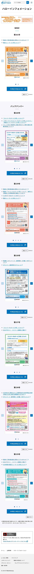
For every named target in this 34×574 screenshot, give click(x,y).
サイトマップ (15, 558)
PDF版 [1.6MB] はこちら (16, 377)
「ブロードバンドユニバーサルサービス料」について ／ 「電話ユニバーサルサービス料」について (17, 121)
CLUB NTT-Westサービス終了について (13, 195)
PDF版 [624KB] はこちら (16, 312)
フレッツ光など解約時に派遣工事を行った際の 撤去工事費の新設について (17, 125)
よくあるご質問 (4, 558)
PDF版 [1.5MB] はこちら (16, 245)
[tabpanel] (17, 62)
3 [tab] (19, 169)
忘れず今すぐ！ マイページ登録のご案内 (14, 330)
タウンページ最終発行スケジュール (12, 265)
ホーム (2, 550)
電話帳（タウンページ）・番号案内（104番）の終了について (17, 261)
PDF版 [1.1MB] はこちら (16, 511)
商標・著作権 (4, 565)
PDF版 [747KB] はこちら (16, 89)
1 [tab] (16, 85)
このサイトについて (5, 560)
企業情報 (9, 550)
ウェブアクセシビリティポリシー (22, 563)
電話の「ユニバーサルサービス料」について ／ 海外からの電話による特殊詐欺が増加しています (17, 192)
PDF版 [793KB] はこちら (16, 173)
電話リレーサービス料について (11, 42)
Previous (2, 61)
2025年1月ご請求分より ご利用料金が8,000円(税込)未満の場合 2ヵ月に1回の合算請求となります (17, 393)
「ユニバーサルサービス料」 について (13, 118)
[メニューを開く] (31, 2)
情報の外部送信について (19, 560)
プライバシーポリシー (6, 563)
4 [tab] (21, 241)
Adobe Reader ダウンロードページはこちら (14, 541)
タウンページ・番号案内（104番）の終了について (16, 397)
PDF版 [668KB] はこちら (16, 444)
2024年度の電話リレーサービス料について (14, 464)
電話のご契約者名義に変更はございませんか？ (15, 40)
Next (31, 61)
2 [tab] (18, 85)
